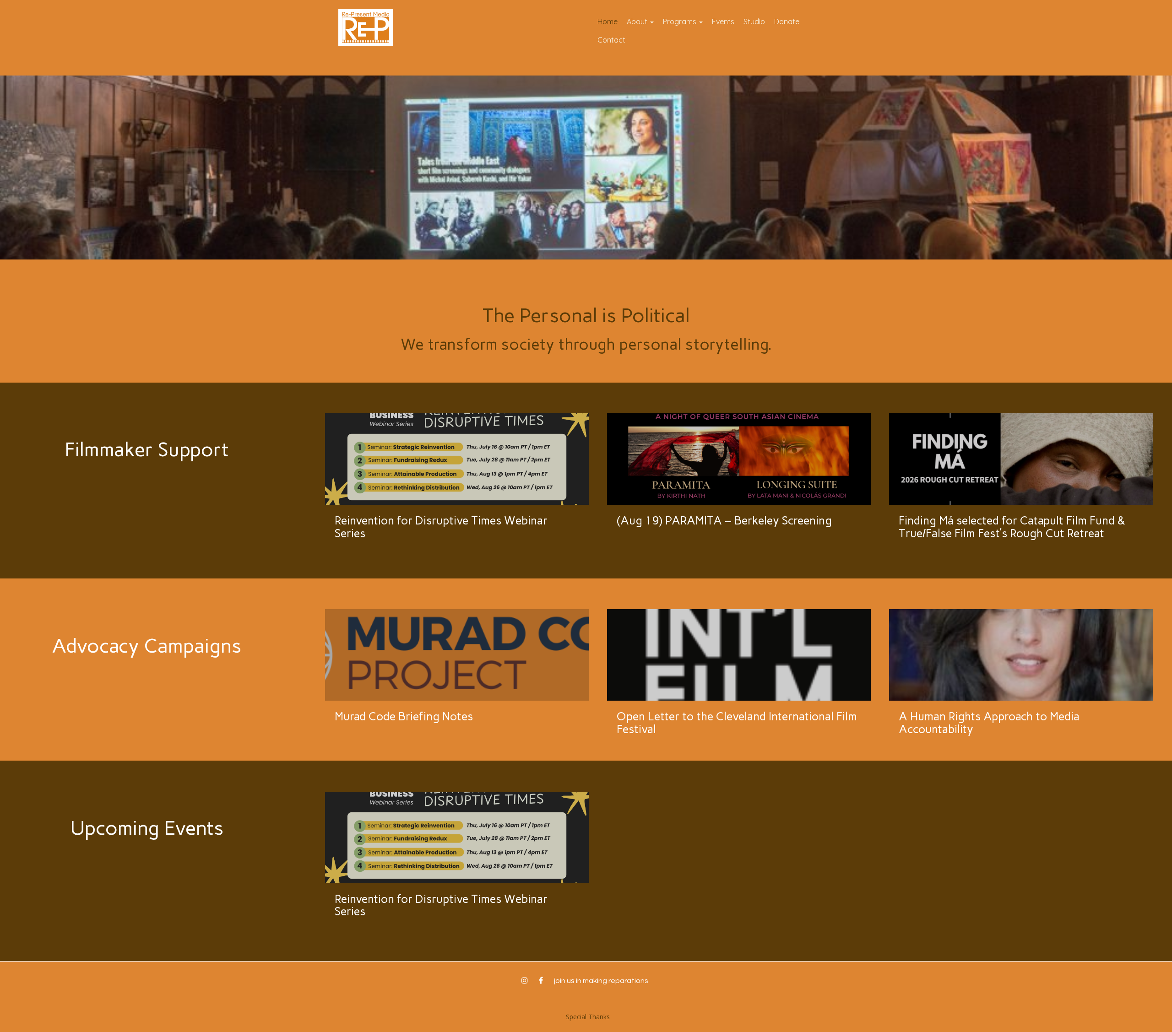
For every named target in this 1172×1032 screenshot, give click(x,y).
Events (723, 21)
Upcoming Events (146, 828)
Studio (754, 21)
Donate (786, 21)
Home (607, 21)
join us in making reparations (601, 980)
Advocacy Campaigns (146, 646)
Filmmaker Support (147, 449)
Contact (611, 39)
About (638, 21)
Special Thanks (588, 1016)
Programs (680, 21)
